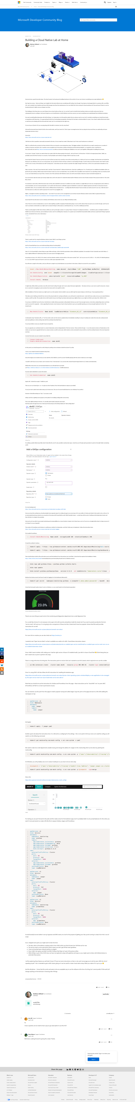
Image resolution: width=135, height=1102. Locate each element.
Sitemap (62, 1099)
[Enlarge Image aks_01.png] (40, 224)
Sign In (114, 2)
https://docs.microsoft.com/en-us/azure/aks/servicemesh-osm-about (43, 629)
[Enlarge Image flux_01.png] (48, 422)
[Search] (105, 2)
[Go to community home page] (19, 2)
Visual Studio (91, 1095)
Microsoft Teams (71, 1090)
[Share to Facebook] (70, 1069)
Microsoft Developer (92, 1080)
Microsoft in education (52, 1077)
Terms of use (89, 1099)
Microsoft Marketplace (93, 1090)
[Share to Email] (83, 1069)
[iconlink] (28, 1003)
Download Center (31, 1080)
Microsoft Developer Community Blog (46, 6)
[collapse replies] (21, 1018)
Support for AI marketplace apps (95, 1085)
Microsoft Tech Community (94, 1087)
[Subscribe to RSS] (80, 1069)
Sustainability (111, 1095)
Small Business (70, 1095)
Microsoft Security (71, 1080)
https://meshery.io (57, 635)
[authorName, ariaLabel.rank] (27, 45)
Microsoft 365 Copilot (72, 1092)
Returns (29, 1085)
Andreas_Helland (34, 44)
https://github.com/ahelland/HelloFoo (34, 353)
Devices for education (52, 1080)
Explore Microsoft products (12, 1092)
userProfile (106, 994)
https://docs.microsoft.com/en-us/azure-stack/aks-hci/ (38, 137)
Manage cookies (82, 1099)
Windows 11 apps (10, 1095)
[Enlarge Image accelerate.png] (64, 71)
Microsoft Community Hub (23, 6)
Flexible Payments (31, 1095)
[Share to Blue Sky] (78, 1069)
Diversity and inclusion (113, 1090)
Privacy (76, 1099)
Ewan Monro (31, 1034)
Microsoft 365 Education (52, 1085)
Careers (110, 1077)
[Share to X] (72, 1069)
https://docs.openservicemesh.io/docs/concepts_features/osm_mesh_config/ (45, 780)
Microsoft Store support (32, 1082)
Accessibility (111, 1092)
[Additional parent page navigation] (31, 7)
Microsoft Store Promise (32, 1092)
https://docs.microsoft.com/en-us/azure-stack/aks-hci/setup (39, 241)
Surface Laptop (9, 1080)
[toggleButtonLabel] (116, 7)
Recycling (109, 1099)
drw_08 (30, 1018)
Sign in (93, 1059)
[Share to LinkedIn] (67, 1069)
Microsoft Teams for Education (54, 1082)
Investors (110, 1087)
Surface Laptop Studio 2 (11, 1082)
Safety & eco (102, 1099)
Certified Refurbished (32, 1090)
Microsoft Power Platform (72, 1087)
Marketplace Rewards (93, 1092)
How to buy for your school (53, 1087)
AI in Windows (9, 1090)
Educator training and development (55, 1090)
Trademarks (96, 1099)
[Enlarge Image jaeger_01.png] (64, 798)
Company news (112, 1082)
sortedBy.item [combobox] (109, 1013)
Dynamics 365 (70, 1082)
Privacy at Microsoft (112, 1085)
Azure (35, 6)
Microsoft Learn (92, 1082)
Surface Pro (9, 1077)
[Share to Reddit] (75, 1069)
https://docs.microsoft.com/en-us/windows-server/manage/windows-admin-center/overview (47, 195)
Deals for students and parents (54, 1092)
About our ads (115, 1099)
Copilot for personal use (11, 1087)
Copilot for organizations (11, 1085)
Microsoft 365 (70, 1085)
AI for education (51, 1095)
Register (109, 2)
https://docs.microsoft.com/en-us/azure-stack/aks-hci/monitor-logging (42, 529)
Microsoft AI (70, 1077)
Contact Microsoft (69, 1099)
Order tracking (30, 1087)
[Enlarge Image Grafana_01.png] (42, 600)
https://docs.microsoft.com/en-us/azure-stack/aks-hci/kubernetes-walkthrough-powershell (47, 247)
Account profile (31, 1077)
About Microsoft (112, 1080)
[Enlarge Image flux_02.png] (49, 474)
